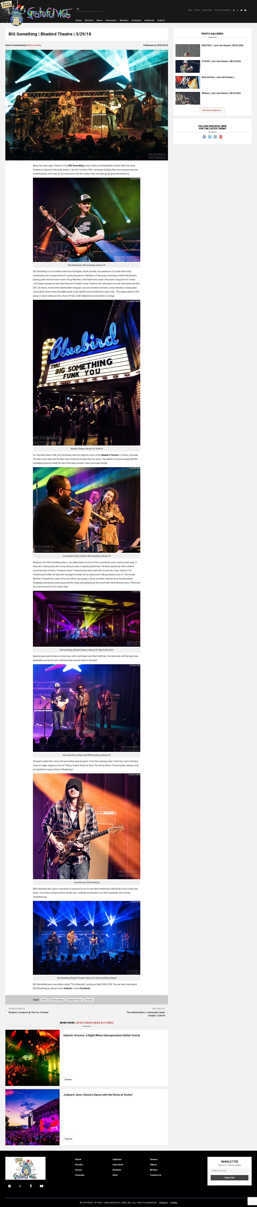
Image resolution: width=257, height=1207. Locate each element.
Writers (154, 1170)
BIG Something (57, 1000)
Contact (197, 10)
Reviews (124, 20)
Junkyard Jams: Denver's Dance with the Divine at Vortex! (98, 1094)
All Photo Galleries (211, 110)
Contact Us (155, 1175)
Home (79, 20)
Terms (173, 1202)
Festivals (136, 20)
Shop (115, 1175)
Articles (89, 20)
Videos (161, 20)
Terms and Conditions (222, 10)
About (190, 10)
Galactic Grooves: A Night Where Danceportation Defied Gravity (101, 1035)
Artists (44, 1000)
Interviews (111, 20)
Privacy (163, 1202)
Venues (154, 1159)
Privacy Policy (207, 10)
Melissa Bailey (34, 45)
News (99, 20)
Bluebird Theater (75, 1000)
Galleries (149, 20)
